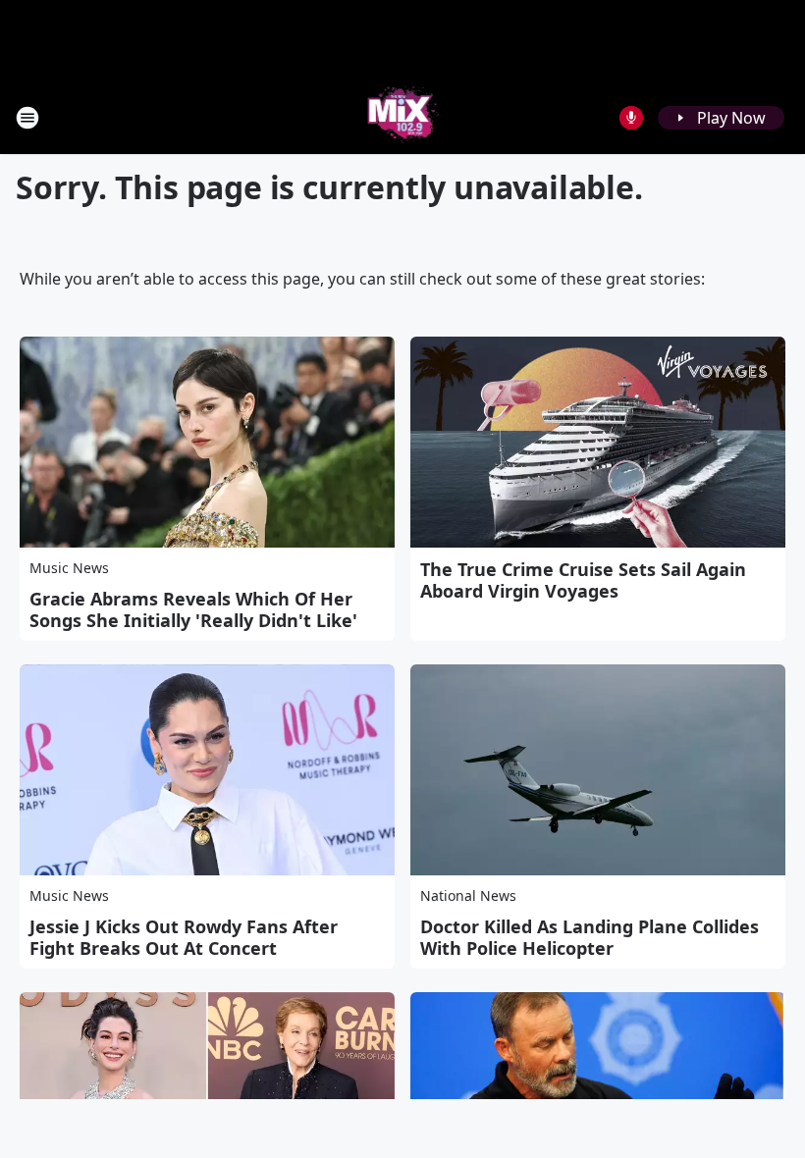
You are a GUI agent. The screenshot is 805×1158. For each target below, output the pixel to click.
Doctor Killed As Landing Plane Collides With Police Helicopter (589, 937)
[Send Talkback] (631, 118)
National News (468, 895)
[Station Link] (403, 117)
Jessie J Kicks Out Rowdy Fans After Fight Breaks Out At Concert (183, 937)
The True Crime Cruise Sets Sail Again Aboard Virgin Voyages (583, 580)
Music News (69, 567)
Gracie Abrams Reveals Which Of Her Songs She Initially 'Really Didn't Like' (193, 609)
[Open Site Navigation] (27, 118)
